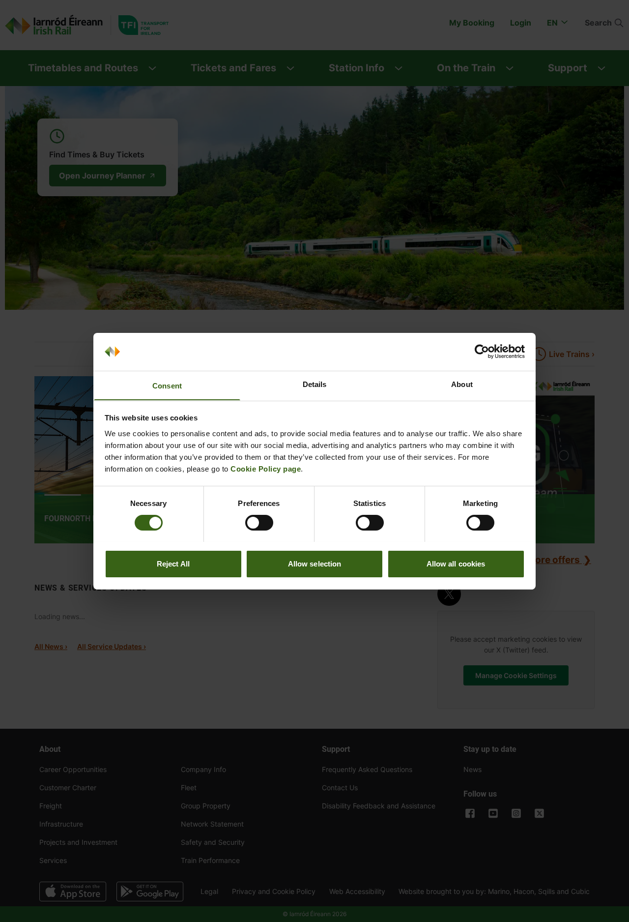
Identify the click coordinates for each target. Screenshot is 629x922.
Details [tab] (315, 384)
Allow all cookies (456, 563)
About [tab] (462, 384)
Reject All (173, 563)
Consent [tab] (167, 385)
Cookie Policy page (265, 468)
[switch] (259, 523)
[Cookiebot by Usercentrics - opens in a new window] (482, 351)
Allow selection (315, 563)
